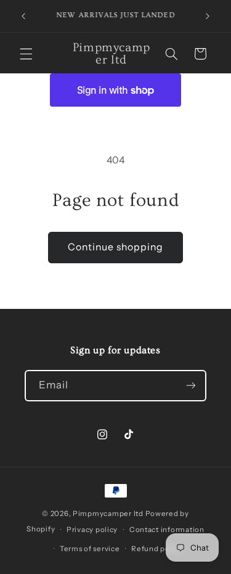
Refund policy (157, 548)
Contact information (167, 529)
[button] (26, 53)
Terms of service (90, 548)
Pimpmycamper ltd (109, 513)
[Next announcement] (207, 16)
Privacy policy (92, 529)
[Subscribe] (191, 385)
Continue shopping (116, 247)
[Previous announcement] (23, 16)
